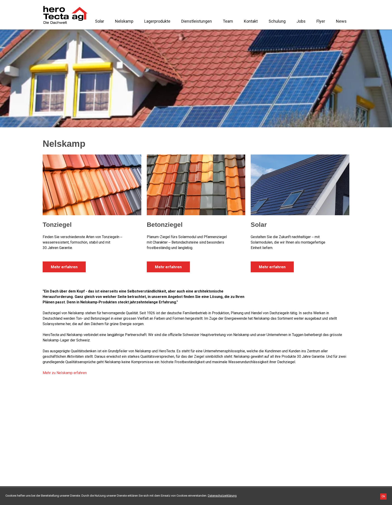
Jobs (301, 21)
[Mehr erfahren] (92, 185)
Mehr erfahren (64, 266)
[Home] (65, 14)
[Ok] (383, 496)
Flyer (320, 21)
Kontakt (251, 21)
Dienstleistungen (196, 21)
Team (228, 21)
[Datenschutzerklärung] (222, 495)
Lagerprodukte (157, 21)
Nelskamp (124, 21)
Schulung (277, 21)
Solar (99, 21)
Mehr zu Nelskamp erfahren (65, 373)
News (341, 21)
